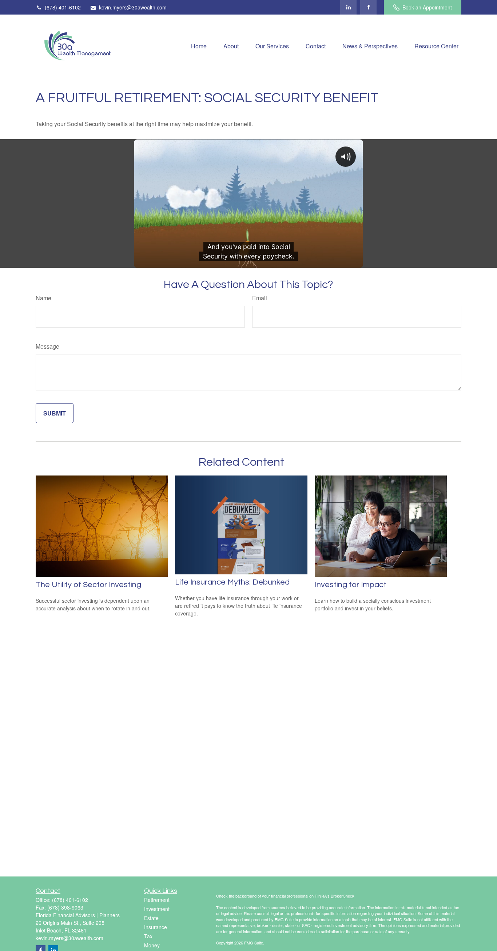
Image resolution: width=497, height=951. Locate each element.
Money (152, 945)
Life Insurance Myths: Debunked (232, 582)
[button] (199, 45)
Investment (157, 908)
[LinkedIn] (348, 7)
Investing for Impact (350, 585)
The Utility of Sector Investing (88, 585)
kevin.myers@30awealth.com (133, 7)
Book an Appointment (427, 7)
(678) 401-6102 (63, 7)
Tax (148, 936)
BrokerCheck (342, 896)
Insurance (155, 927)
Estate (151, 918)
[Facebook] (368, 7)
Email (259, 298)
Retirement (157, 899)
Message (47, 346)
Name (43, 298)
